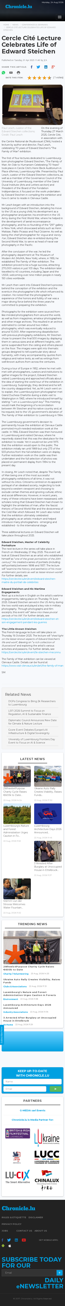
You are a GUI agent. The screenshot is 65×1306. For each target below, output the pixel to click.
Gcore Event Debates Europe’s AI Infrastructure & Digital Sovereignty (29, 731)
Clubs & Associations (15, 986)
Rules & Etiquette (14, 1217)
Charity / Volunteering (15, 974)
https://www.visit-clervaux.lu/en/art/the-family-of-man (32, 665)
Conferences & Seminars (35, 25)
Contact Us (24, 1230)
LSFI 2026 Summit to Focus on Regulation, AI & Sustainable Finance (29, 712)
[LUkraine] (47, 1137)
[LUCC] (47, 1157)
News (15, 25)
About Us (40, 1230)
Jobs (5, 1230)
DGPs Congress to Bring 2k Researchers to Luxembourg (32, 703)
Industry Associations (15, 1012)
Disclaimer (35, 1217)
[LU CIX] (17, 1176)
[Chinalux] (47, 1180)
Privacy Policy (11, 1224)
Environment (10, 999)
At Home (8, 1024)
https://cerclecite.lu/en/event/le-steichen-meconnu (31, 652)
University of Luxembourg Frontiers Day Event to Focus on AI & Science (31, 741)
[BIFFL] (17, 1133)
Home (6, 25)
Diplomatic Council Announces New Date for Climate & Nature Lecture (32, 722)
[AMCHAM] (17, 1157)
